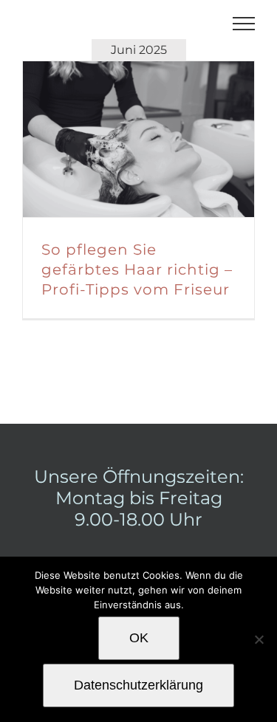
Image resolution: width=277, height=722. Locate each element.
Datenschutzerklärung (138, 685)
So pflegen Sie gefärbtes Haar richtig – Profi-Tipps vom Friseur (120, 139)
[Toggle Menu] (244, 23)
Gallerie (156, 139)
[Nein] (258, 639)
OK (138, 637)
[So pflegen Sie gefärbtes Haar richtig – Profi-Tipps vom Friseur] (138, 139)
